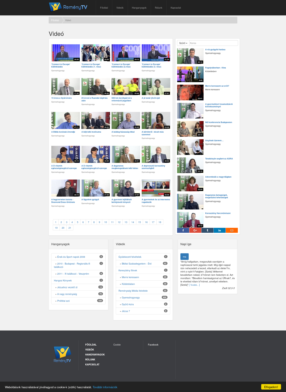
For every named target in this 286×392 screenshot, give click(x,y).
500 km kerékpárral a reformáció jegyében (122, 99)
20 (63, 227)
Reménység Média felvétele (133, 290)
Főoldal (104, 7)
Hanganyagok (139, 7)
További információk (105, 387)
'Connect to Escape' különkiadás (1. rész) (91, 65)
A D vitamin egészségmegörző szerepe (64, 167)
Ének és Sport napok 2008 (71, 256)
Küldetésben (128, 284)
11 (112, 222)
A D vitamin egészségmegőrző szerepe (94, 167)
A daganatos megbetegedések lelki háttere (126, 167)
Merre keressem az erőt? (217, 86)
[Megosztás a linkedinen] (220, 230)
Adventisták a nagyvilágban (218, 177)
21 (70, 227)
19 (56, 227)
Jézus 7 (126, 311)
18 (160, 222)
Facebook (153, 344)
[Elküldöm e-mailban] (232, 230)
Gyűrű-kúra (128, 304)
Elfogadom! (271, 387)
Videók (119, 7)
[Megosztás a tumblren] (207, 230)
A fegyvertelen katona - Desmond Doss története (63, 200)
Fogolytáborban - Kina (215, 67)
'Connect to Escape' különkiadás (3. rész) (151, 65)
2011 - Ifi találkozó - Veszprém (73, 273)
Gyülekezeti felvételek (130, 256)
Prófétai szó (63, 300)
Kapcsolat (176, 7)
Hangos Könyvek (63, 280)
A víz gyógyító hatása (215, 49)
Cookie (117, 344)
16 (146, 222)
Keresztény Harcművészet (218, 213)
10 (105, 222)
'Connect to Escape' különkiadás (60, 65)
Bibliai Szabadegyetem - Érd (136, 263)
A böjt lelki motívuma (91, 132)
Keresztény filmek (128, 270)
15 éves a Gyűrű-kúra (61, 98)
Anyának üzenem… (214, 140)
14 (132, 222)
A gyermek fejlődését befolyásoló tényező (122, 200)
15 (139, 222)
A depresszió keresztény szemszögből (153, 167)
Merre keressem (130, 277)
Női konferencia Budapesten (218, 122)
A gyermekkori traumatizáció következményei (219, 105)
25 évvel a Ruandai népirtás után (94, 99)
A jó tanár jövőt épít (151, 98)
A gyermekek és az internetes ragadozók (156, 200)
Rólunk (158, 7)
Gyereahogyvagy (131, 297)
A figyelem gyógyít (90, 199)
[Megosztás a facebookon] (183, 230)
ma (184, 256)
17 (153, 222)
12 (119, 222)
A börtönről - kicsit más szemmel (153, 133)
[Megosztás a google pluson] (195, 230)
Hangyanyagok (95, 354)
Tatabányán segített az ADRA (219, 158)
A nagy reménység (67, 294)
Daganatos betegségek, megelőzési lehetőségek (216, 196)
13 (126, 222)
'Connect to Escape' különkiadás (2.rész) (121, 65)
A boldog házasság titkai (123, 132)
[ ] (194, 284)
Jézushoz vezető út (67, 287)
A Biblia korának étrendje (63, 132)
